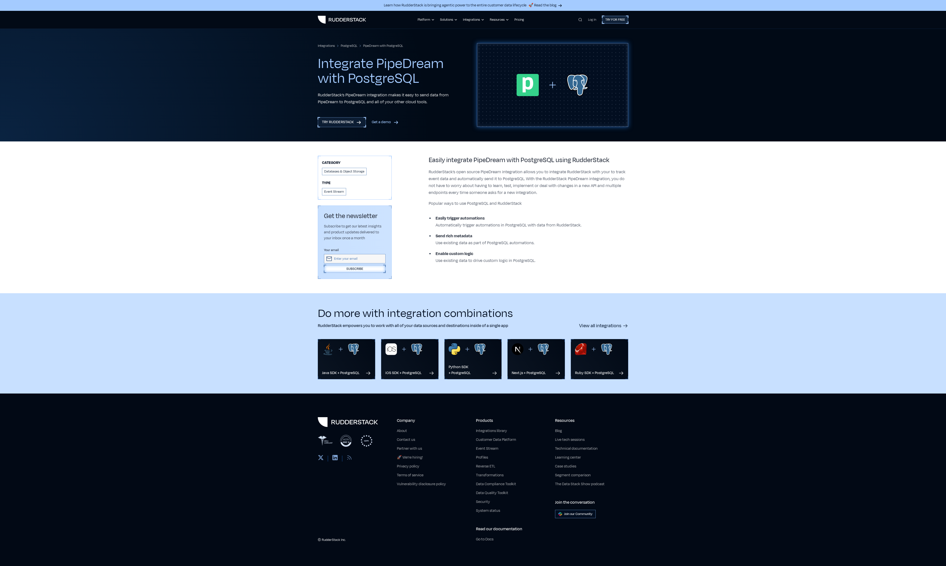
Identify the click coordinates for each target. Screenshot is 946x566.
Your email (331, 250)
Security (483, 501)
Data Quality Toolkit (492, 493)
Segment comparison (573, 475)
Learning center (568, 457)
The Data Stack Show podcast (580, 484)
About (402, 430)
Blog (558, 430)
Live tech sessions (570, 439)
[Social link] (321, 459)
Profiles (482, 457)
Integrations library (491, 430)
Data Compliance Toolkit (496, 484)
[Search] (580, 20)
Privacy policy (408, 466)
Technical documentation (576, 448)
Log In (592, 19)
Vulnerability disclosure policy (421, 484)
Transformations (490, 475)
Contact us (406, 439)
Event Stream (487, 448)
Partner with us (409, 448)
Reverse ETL (485, 466)
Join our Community (578, 514)
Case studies (565, 466)
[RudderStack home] (342, 20)
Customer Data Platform (496, 439)
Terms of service (410, 475)
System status (488, 510)
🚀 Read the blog (542, 5)
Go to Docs (484, 539)
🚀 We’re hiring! (410, 457)
